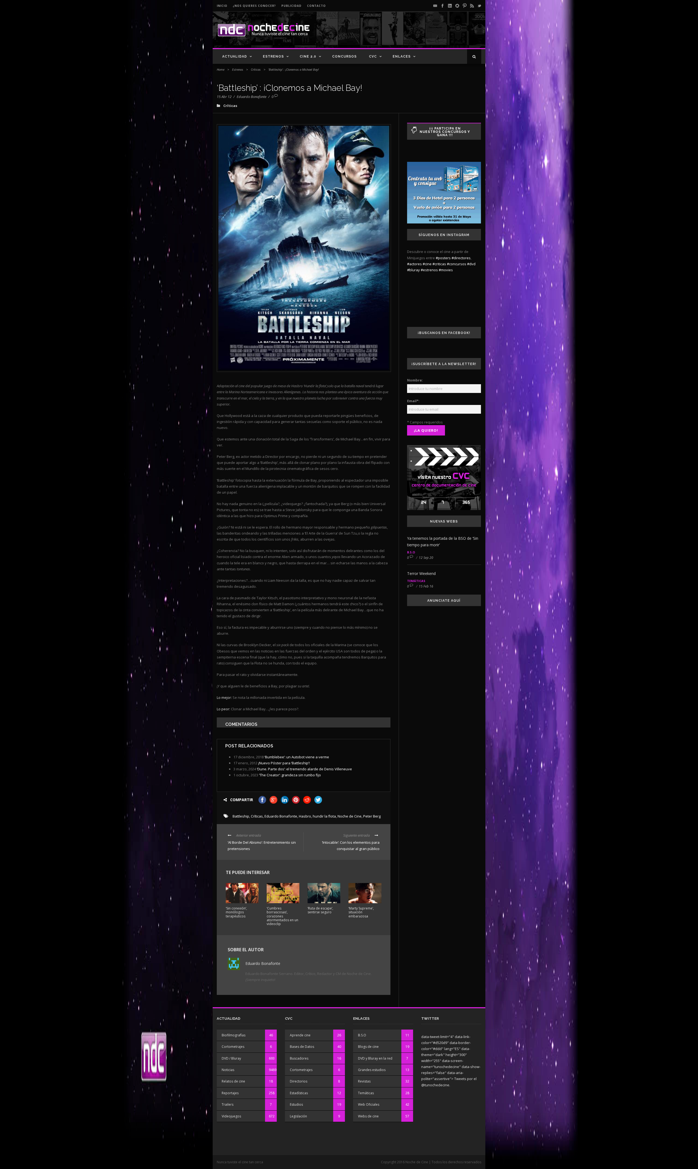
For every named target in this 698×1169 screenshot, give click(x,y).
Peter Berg (372, 816)
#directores (461, 257)
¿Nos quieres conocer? (254, 6)
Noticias (228, 1069)
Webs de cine (368, 1116)
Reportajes (230, 1093)
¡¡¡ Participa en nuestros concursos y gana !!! (445, 132)
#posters (443, 257)
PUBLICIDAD (291, 6)
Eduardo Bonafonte (251, 96)
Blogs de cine (368, 1046)
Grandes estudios (372, 1069)
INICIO (222, 6)
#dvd (471, 263)
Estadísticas (299, 1093)
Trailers (227, 1104)
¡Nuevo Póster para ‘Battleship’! (284, 763)
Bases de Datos (302, 1046)
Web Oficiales (368, 1104)
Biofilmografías (233, 1035)
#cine (427, 263)
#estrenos (429, 269)
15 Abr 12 (224, 96)
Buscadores (299, 1058)
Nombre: (415, 380)
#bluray (413, 269)
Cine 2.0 (308, 56)
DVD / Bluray (231, 1058)
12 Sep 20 (426, 557)
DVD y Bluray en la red (375, 1058)
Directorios (298, 1081)
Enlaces (402, 56)
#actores (414, 263)
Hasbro (305, 816)
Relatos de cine (233, 1081)
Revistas (364, 1081)
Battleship (241, 816)
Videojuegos (231, 1116)
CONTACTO (316, 6)
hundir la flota (324, 816)
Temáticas (416, 581)
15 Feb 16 (426, 586)
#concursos (456, 263)
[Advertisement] (417, 34)
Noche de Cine (350, 816)
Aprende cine (300, 1035)
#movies (446, 269)
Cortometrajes (233, 1046)
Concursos (344, 56)
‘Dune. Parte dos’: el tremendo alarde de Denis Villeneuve (304, 769)
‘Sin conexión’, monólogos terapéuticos (236, 912)
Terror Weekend (421, 573)
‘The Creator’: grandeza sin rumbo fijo (290, 775)
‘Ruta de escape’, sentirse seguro (320, 910)
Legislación (298, 1116)
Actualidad (234, 56)
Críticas (256, 69)
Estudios (296, 1104)
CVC (373, 56)
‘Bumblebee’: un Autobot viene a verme (296, 757)
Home (220, 69)
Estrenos (273, 56)
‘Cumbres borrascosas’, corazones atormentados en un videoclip (282, 916)
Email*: (413, 400)
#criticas (439, 263)
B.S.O (411, 552)
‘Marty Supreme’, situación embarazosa (361, 912)
